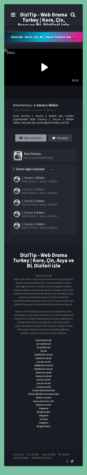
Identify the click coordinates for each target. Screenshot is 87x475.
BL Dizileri (64, 454)
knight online (43, 411)
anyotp (43, 419)
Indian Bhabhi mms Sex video (44, 393)
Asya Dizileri (49, 454)
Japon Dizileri (21, 458)
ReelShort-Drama (42, 458)
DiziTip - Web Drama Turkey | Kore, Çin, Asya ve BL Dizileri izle (43, 19)
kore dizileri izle (44, 340)
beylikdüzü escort (44, 354)
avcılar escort (44, 361)
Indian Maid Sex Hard (44, 390)
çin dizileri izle (44, 343)
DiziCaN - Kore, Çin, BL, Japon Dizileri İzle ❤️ (43, 37)
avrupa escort (44, 386)
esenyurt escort (44, 358)
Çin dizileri (33, 454)
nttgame (43, 408)
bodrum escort (43, 397)
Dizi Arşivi (18, 454)
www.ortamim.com (44, 401)
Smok (44, 350)
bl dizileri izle (43, 347)
